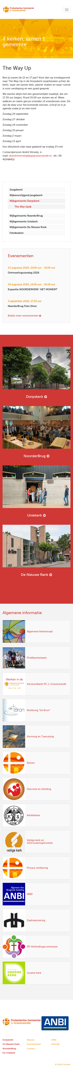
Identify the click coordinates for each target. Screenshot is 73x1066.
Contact (31, 1048)
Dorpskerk (34, 397)
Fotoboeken (17, 232)
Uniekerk (34, 515)
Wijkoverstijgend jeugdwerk (26, 195)
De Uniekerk (9, 1053)
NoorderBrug (34, 456)
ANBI (53, 1040)
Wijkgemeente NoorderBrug (26, 215)
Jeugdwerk (16, 189)
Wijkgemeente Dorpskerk (24, 200)
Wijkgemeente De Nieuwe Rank (28, 227)
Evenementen (34, 1044)
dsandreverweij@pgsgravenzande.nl (30, 155)
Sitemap (55, 1044)
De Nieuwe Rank (34, 575)
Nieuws (30, 1040)
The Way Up (22, 206)
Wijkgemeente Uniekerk (24, 221)
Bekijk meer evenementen (23, 315)
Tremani (66, 1064)
